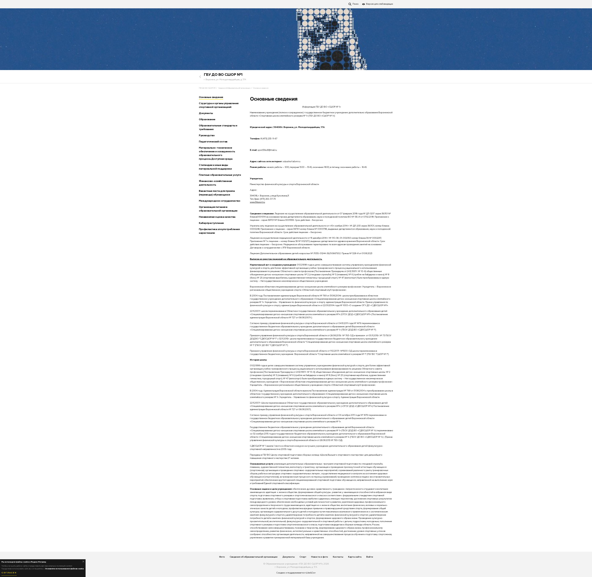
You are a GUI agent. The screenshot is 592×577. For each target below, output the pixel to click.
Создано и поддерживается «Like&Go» (296, 573)
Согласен (9, 573)
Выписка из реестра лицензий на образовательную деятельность (286, 259)
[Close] (83, 561)
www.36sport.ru (257, 202)
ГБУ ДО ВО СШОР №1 (223, 75)
